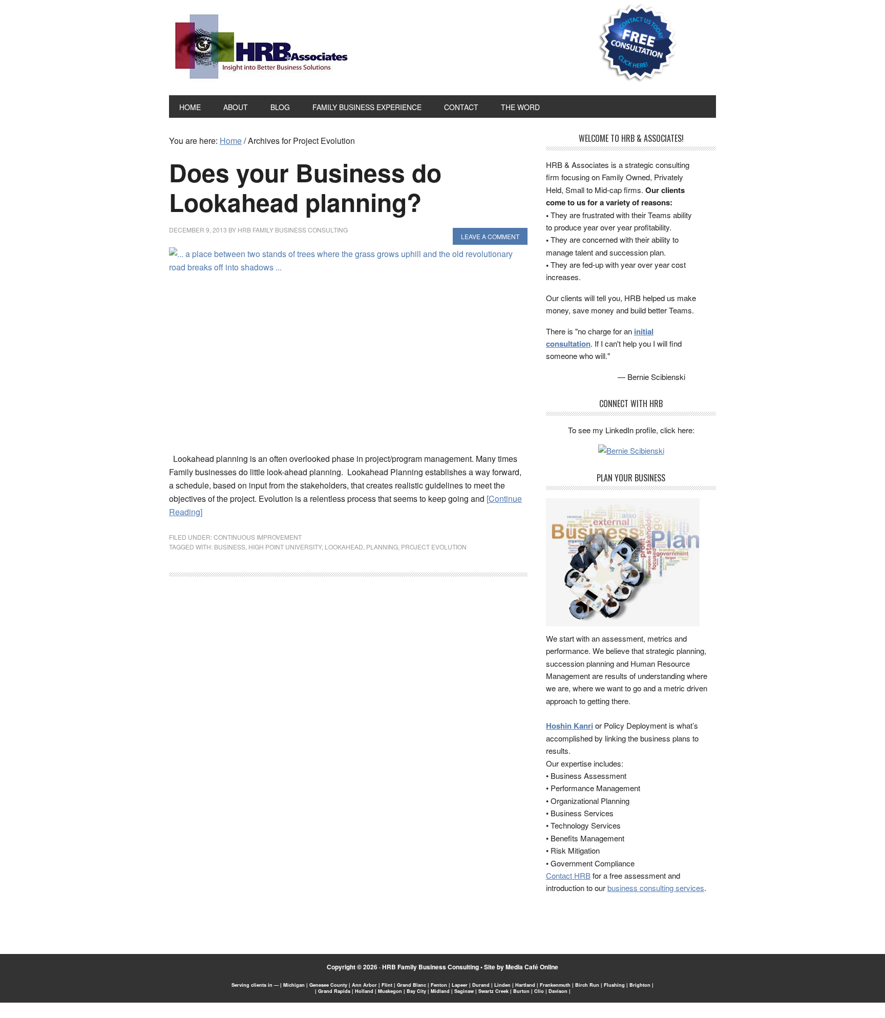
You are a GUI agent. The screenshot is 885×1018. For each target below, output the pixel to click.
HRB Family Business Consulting (430, 966)
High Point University (285, 546)
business (229, 546)
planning (382, 546)
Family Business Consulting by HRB (261, 49)
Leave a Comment (490, 236)
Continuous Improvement (258, 537)
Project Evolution (434, 546)
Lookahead (344, 546)
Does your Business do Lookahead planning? (305, 187)
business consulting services (655, 887)
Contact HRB (568, 875)
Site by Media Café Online (521, 966)
